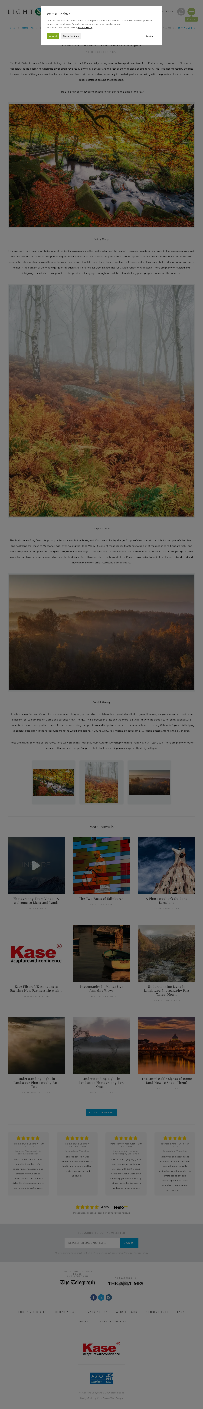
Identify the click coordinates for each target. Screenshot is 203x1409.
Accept (53, 36)
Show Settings (71, 36)
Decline (149, 36)
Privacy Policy (85, 27)
